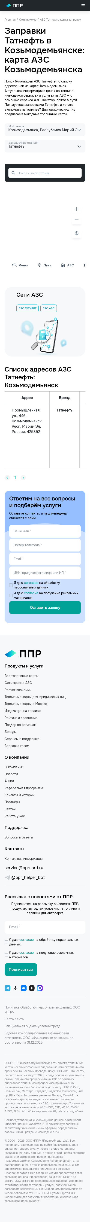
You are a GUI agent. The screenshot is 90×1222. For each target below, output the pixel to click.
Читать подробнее (71, 1111)
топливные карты (53, 114)
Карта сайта (14, 1019)
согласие (31, 583)
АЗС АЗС (48, 308)
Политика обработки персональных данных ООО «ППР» (42, 1009)
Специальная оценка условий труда (32, 1026)
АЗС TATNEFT (27, 308)
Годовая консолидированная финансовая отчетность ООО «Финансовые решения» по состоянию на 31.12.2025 (39, 1038)
